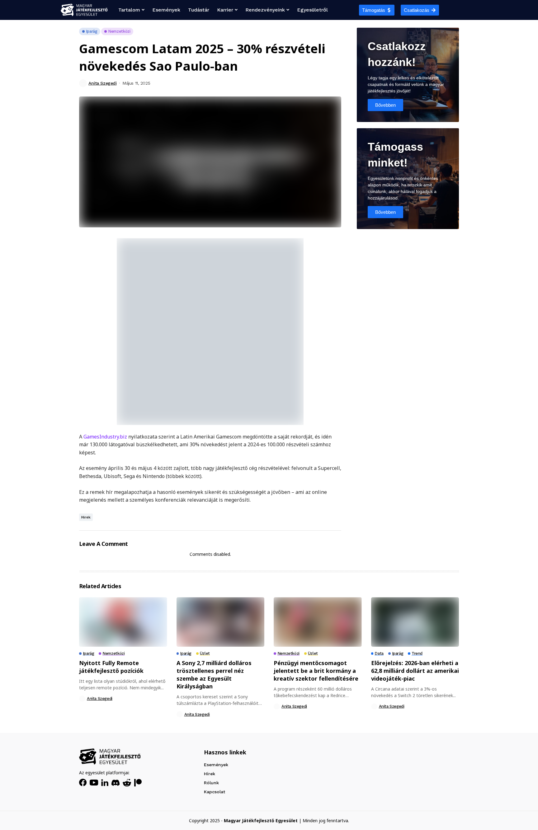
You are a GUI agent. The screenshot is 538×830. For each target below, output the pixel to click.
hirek (86, 517)
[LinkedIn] (104, 782)
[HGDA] (109, 756)
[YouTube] (94, 782)
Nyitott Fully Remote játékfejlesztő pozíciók (111, 666)
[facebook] (83, 782)
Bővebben (385, 105)
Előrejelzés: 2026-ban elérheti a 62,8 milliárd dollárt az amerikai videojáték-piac (415, 670)
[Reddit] (127, 782)
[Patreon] (138, 782)
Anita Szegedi (102, 83)
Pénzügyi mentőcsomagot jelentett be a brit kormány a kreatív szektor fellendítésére (316, 670)
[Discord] (115, 783)
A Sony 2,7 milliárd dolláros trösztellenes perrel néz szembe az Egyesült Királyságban (214, 674)
